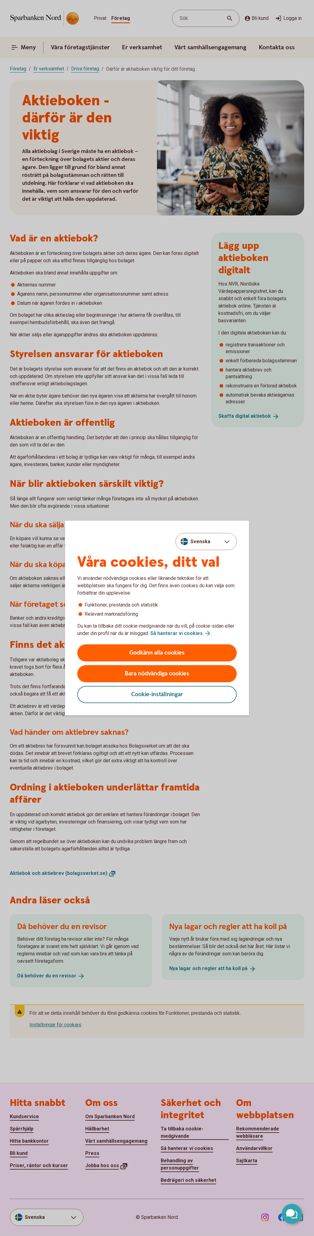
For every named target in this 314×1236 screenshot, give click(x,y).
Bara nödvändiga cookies (157, 674)
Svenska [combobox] (200, 541)
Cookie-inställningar (157, 694)
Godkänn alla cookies (157, 653)
